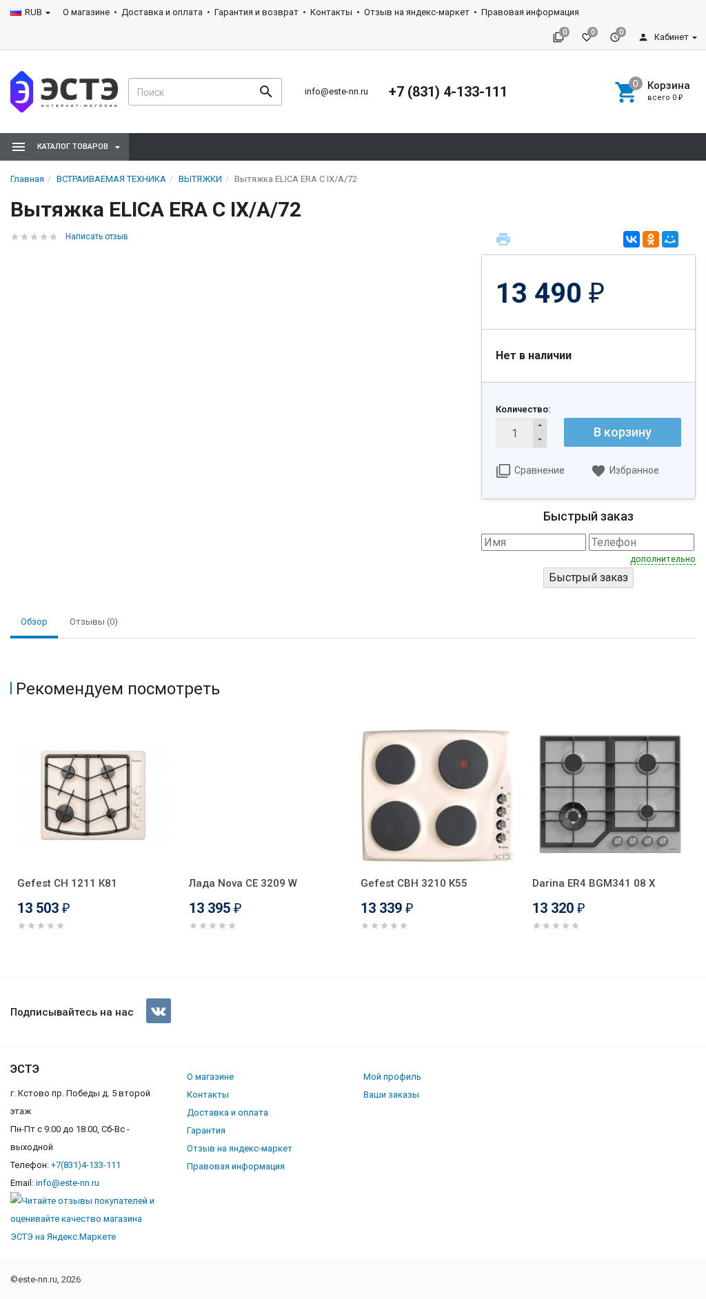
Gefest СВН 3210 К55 (414, 883)
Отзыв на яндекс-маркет (417, 12)
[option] (96, 842)
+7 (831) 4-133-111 (448, 91)
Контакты (331, 12)
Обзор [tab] (34, 621)
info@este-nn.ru (336, 91)
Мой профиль (392, 1076)
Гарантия (206, 1130)
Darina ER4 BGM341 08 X (593, 883)
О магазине (86, 12)
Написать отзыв (96, 236)
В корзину (623, 432)
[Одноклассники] (651, 239)
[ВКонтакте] (631, 239)
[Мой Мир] (670, 239)
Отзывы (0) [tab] (94, 621)
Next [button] (692, 844)
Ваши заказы (391, 1094)
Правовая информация (530, 12)
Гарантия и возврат (256, 12)
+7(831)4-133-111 (86, 1165)
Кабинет (670, 37)
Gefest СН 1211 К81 (67, 883)
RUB (33, 12)
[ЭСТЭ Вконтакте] (158, 1010)
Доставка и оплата (162, 12)
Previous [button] (14, 844)
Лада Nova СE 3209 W (243, 883)
